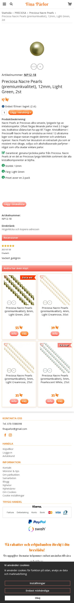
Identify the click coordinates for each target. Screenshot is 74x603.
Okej (37, 598)
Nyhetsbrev (9, 488)
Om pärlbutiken (11, 474)
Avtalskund (9, 456)
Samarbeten (9, 478)
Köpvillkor (8, 449)
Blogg (6, 481)
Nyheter (7, 485)
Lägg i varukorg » (20, 112)
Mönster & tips (11, 471)
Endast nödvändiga (37, 590)
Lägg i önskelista (14, 204)
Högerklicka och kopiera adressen (20, 229)
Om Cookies (9, 492)
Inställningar (37, 583)
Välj (24, 333)
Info (14, 333)
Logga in (7, 452)
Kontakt (7, 467)
